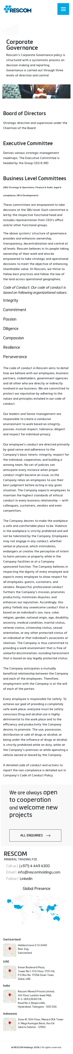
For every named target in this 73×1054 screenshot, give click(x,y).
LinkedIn (25, 879)
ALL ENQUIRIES (33, 835)
